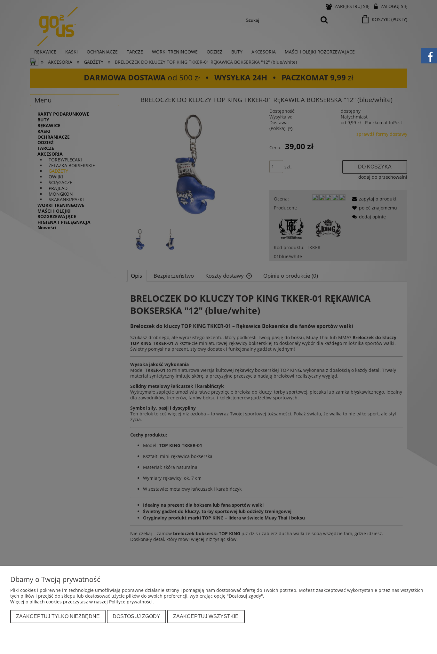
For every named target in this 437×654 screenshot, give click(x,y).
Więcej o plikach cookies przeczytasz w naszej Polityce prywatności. (82, 602)
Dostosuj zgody (136, 616)
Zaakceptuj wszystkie (206, 616)
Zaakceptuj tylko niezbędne (58, 616)
